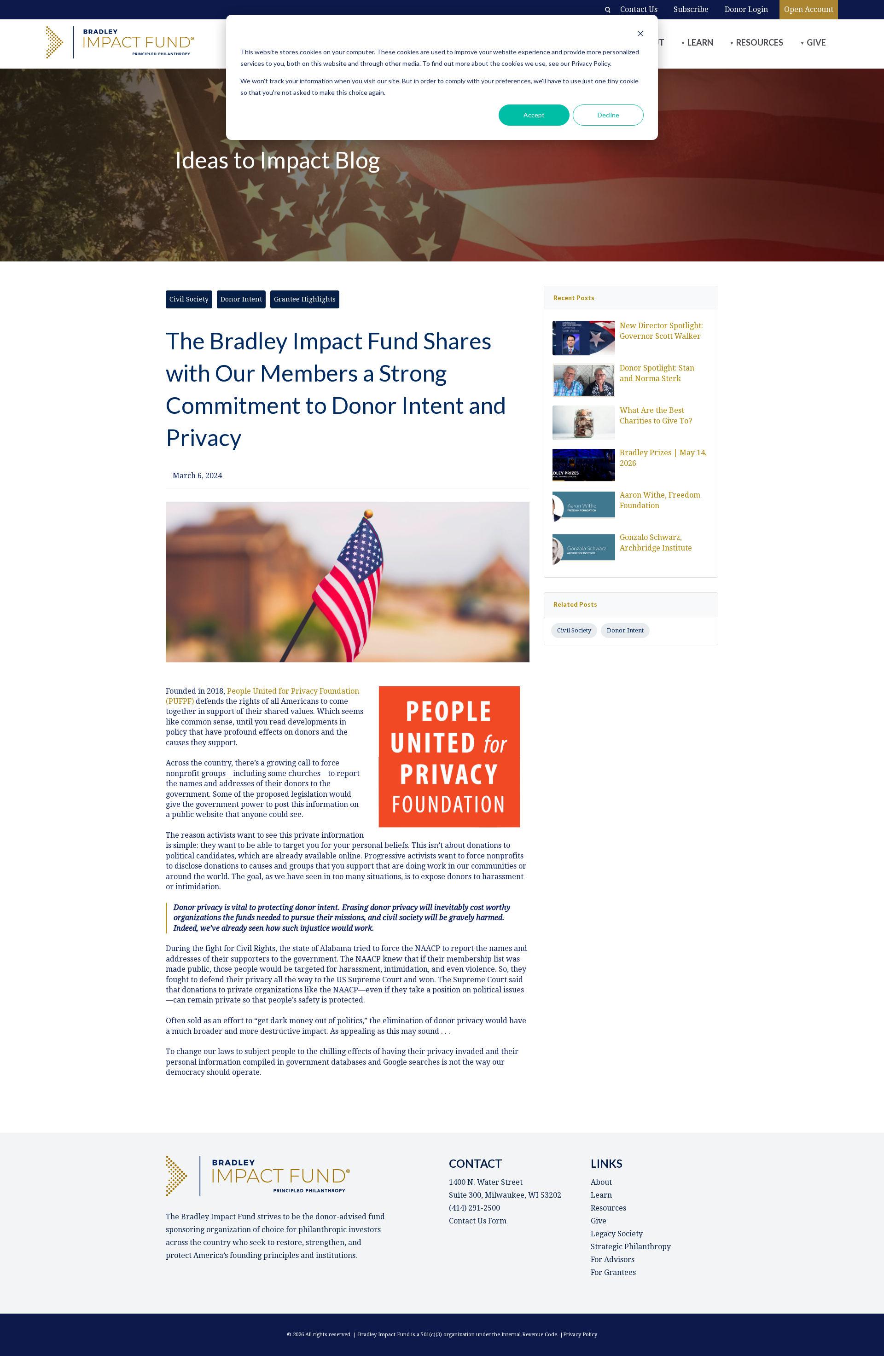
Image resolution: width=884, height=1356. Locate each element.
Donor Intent (625, 630)
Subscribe (691, 9)
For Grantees (613, 1272)
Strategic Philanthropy (631, 1246)
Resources (759, 42)
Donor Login (746, 9)
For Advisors (612, 1259)
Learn (700, 42)
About (601, 1182)
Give (816, 42)
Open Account (808, 9)
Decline (608, 115)
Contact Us (638, 9)
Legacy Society (617, 1233)
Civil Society (574, 630)
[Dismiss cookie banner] (640, 35)
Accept (534, 115)
